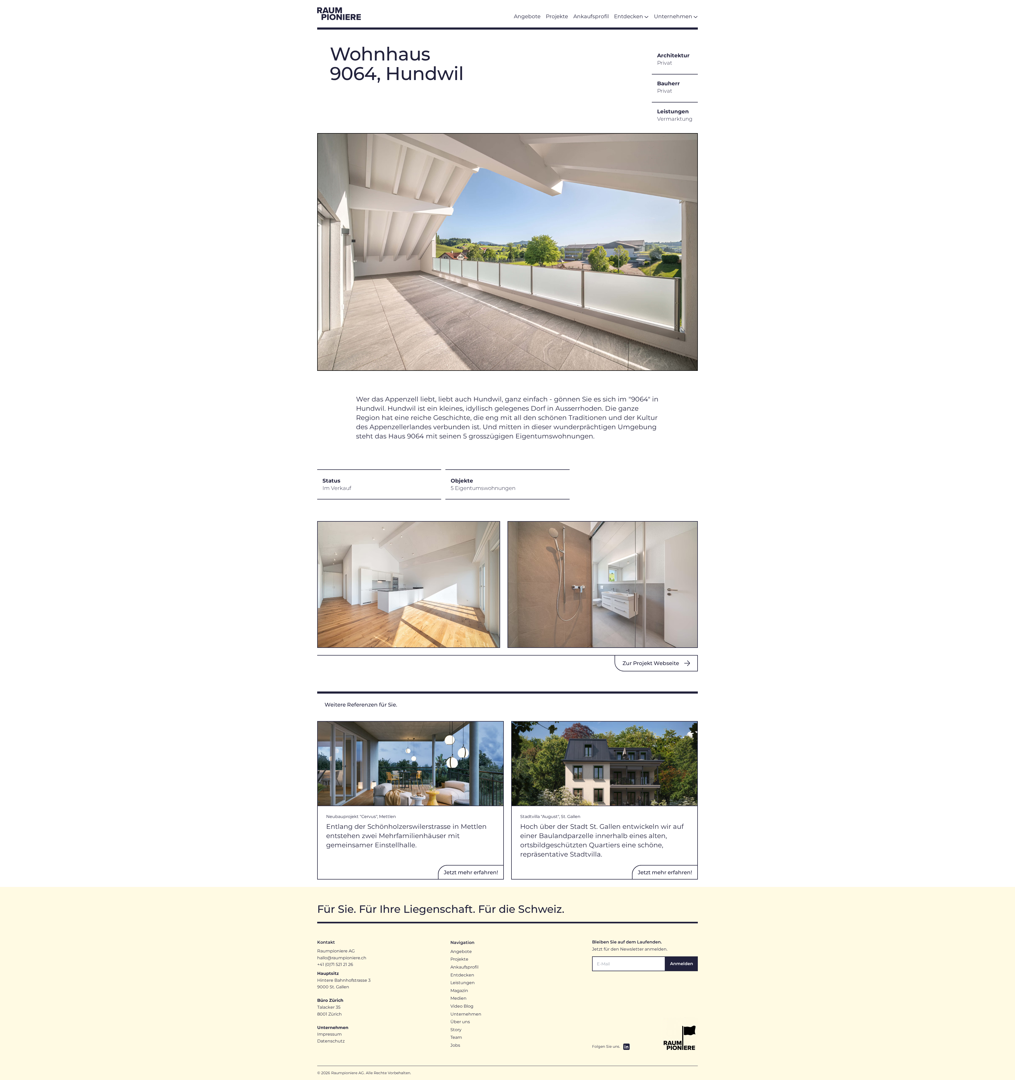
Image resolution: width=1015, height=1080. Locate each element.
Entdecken (462, 975)
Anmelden (681, 963)
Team (456, 1037)
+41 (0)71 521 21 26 (335, 964)
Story (456, 1029)
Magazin (459, 990)
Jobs (455, 1045)
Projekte (459, 959)
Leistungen (462, 982)
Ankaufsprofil (464, 967)
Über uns (460, 1021)
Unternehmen (465, 1014)
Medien (458, 998)
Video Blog (461, 1006)
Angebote (461, 951)
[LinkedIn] (626, 1047)
